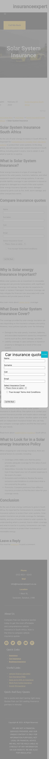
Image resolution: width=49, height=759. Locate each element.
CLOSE (44, 354)
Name (6, 358)
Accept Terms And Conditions (26, 392)
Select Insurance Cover (14, 385)
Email (6, 379)
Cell (5, 372)
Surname (8, 365)
